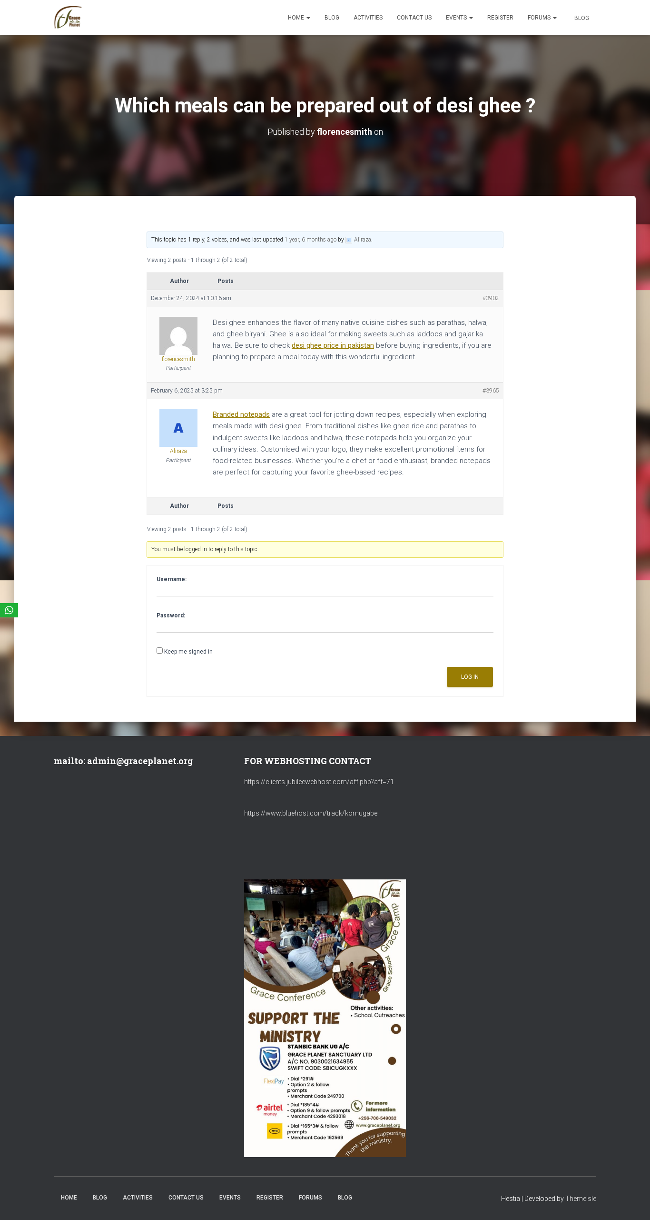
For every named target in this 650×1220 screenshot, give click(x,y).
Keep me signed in (188, 651)
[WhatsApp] (9, 610)
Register (500, 17)
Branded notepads (241, 414)
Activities (368, 17)
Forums (540, 17)
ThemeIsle (580, 1198)
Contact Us (414, 17)
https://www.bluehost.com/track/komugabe (310, 813)
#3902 (491, 298)
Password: (171, 615)
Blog (332, 17)
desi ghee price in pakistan (333, 345)
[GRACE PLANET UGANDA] (68, 18)
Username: (172, 579)
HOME (296, 17)
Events (457, 17)
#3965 (491, 390)
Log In (470, 677)
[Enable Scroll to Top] (631, 1201)
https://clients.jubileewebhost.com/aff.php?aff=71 (319, 782)
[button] (307, 17)
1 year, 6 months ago (310, 239)
